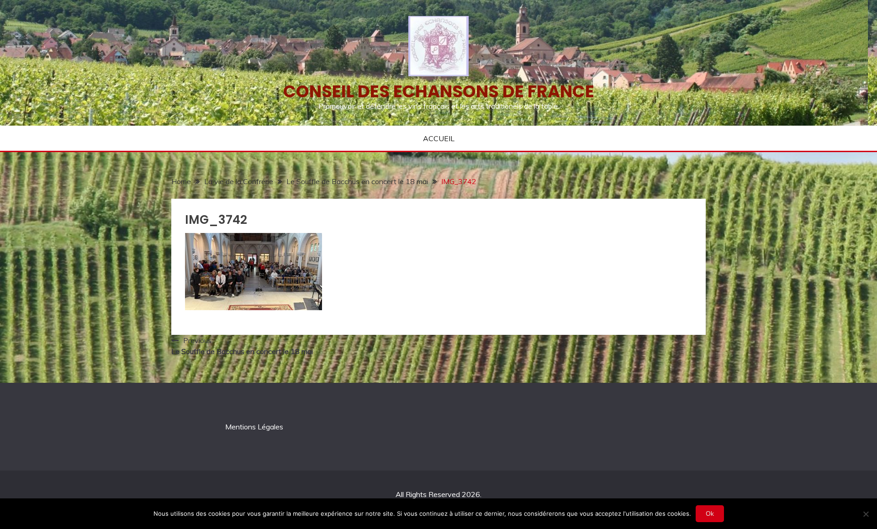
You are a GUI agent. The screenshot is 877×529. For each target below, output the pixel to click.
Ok (710, 513)
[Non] (865, 513)
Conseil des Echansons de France (438, 91)
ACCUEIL (438, 138)
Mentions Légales (254, 426)
